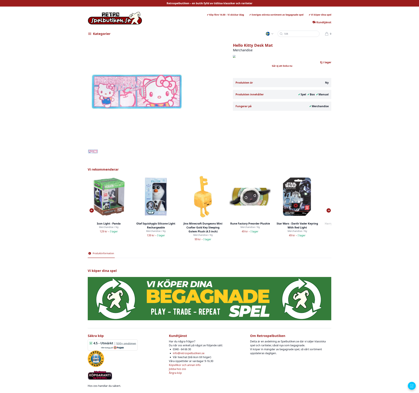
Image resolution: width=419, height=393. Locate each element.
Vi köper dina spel (321, 14)
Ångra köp (175, 373)
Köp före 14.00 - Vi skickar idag (226, 14)
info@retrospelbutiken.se (188, 353)
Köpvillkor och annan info (185, 365)
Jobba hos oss (177, 369)
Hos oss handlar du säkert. (104, 386)
